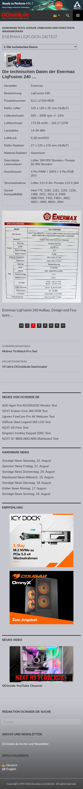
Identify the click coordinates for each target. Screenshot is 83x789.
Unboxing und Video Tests (55, 27)
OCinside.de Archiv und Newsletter (25, 744)
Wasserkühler (12, 31)
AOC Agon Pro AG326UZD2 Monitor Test (29, 405)
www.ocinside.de (44, 783)
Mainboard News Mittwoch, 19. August (28, 477)
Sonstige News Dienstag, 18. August (26, 482)
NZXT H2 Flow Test (15, 427)
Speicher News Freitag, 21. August (25, 466)
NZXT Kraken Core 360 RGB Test (24, 411)
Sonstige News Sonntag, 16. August (26, 494)
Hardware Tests (13, 27)
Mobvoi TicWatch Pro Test (19, 348)
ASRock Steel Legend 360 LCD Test (26, 422)
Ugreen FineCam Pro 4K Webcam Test (28, 416)
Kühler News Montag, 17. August (24, 488)
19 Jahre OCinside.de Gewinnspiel (24, 364)
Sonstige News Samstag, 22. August (26, 460)
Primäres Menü (78, 15)
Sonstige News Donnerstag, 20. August (28, 471)
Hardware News (15, 452)
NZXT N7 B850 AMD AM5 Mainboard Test (30, 438)
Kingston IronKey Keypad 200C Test (26, 433)
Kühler (31, 27)
